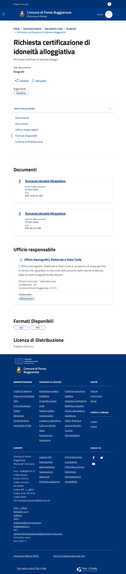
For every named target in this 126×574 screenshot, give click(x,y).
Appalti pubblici (47, 411)
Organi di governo (23, 391)
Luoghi (94, 421)
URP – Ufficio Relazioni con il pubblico (21, 511)
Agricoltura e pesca (49, 391)
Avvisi (93, 401)
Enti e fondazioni (22, 406)
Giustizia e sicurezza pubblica (75, 393)
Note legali (70, 472)
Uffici (16, 401)
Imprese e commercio (76, 401)
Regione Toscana (21, 4)
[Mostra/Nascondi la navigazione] (4, 14)
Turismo (69, 430)
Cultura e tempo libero (47, 428)
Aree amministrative (24, 396)
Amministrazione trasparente (73, 459)
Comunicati (96, 396)
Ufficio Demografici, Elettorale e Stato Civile (52, 260)
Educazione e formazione (46, 437)
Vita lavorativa (72, 435)
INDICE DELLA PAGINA (24, 108)
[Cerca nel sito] (108, 14)
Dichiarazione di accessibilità (73, 479)
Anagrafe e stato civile (47, 403)
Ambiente (44, 396)
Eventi (94, 426)
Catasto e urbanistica (50, 420)
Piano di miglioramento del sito (69, 556)
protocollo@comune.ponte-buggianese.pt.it (28, 524)
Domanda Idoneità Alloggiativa (45, 181)
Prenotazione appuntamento (46, 464)
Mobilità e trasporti (74, 406)
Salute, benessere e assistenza (75, 413)
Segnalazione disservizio (46, 474)
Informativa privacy (75, 467)
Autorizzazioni (46, 416)
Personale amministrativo (21, 418)
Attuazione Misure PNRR (26, 556)
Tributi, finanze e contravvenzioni (73, 423)
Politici (17, 411)
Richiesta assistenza (49, 481)
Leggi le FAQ (45, 457)
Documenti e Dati (22, 425)
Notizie (94, 391)
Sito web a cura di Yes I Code (31, 568)
